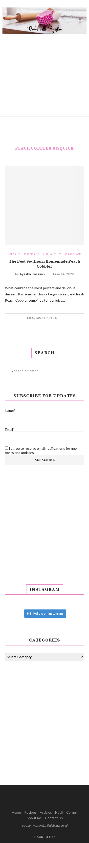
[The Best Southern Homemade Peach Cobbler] (44, 205)
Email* (10, 429)
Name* (10, 410)
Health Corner (66, 812)
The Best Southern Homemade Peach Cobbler (44, 264)
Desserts (29, 253)
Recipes (30, 812)
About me (34, 818)
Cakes (12, 253)
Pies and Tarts (73, 253)
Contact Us (54, 818)
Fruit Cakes (49, 253)
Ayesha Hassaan (32, 274)
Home (16, 812)
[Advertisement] (44, 71)
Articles (46, 812)
